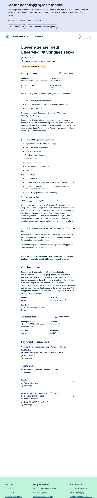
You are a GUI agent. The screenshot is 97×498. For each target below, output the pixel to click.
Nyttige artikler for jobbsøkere (44, 488)
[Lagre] (73, 349)
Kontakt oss (10, 488)
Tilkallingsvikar (28, 366)
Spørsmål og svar (40, 493)
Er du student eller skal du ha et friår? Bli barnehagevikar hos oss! (39, 394)
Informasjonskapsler (13, 497)
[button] (64, 316)
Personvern (9, 493)
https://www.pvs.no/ (58, 300)
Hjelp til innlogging (77, 493)
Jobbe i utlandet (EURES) (43, 497)
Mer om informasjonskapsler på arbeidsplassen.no (27, 20)
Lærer (24, 379)
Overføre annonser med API (81, 497)
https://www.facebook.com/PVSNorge (34, 308)
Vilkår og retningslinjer (78, 488)
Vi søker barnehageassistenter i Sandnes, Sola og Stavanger (43, 348)
